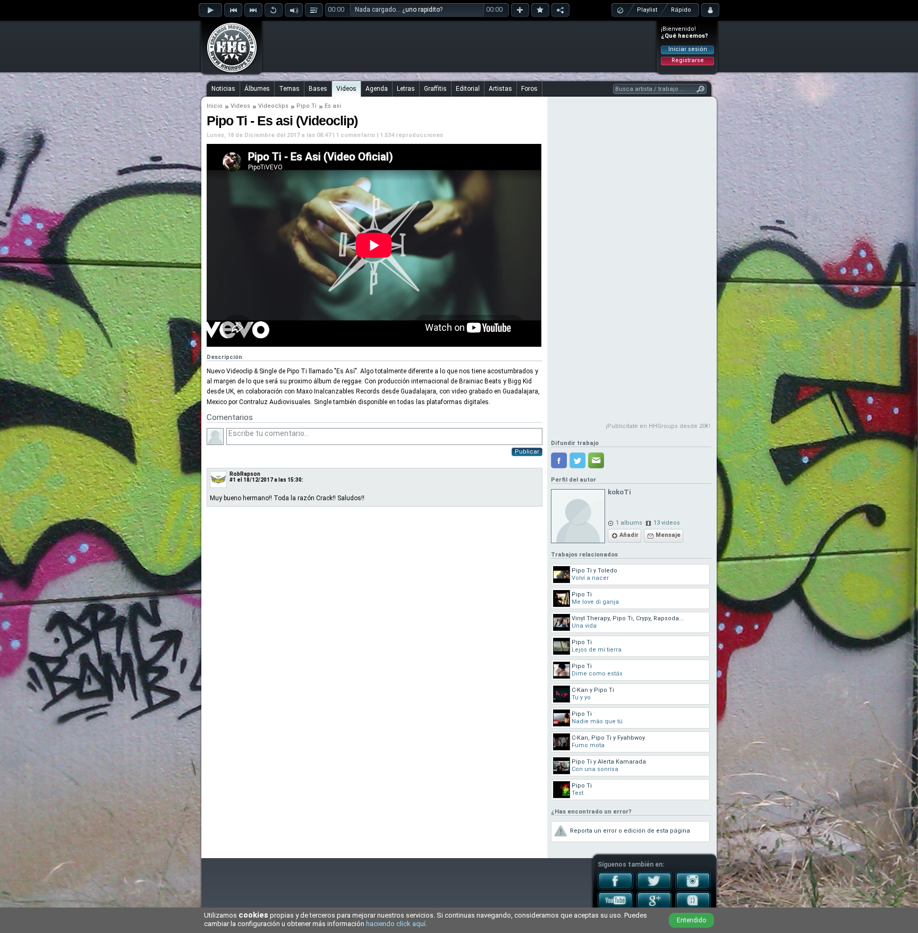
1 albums (629, 522)
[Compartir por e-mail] (596, 460)
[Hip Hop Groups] (228, 71)
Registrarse (688, 60)
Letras (406, 88)
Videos (346, 88)
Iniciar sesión (687, 49)
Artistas (500, 88)
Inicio (215, 105)
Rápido (681, 9)
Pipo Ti (306, 105)
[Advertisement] (459, 46)
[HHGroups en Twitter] (654, 888)
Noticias (223, 88)
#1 (233, 480)
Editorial (468, 88)
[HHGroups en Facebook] (615, 888)
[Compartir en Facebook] (559, 460)
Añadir (629, 535)
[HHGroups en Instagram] (693, 888)
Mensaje (668, 535)
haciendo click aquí (396, 924)
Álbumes (257, 88)
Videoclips (273, 105)
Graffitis (435, 88)
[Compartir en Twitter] (577, 460)
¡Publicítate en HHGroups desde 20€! (658, 426)
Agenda (377, 88)
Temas (289, 88)
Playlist (647, 9)
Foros (529, 88)
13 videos (666, 522)
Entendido (691, 920)
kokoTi (619, 492)
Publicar (527, 451)
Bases (318, 88)
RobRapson (245, 474)
